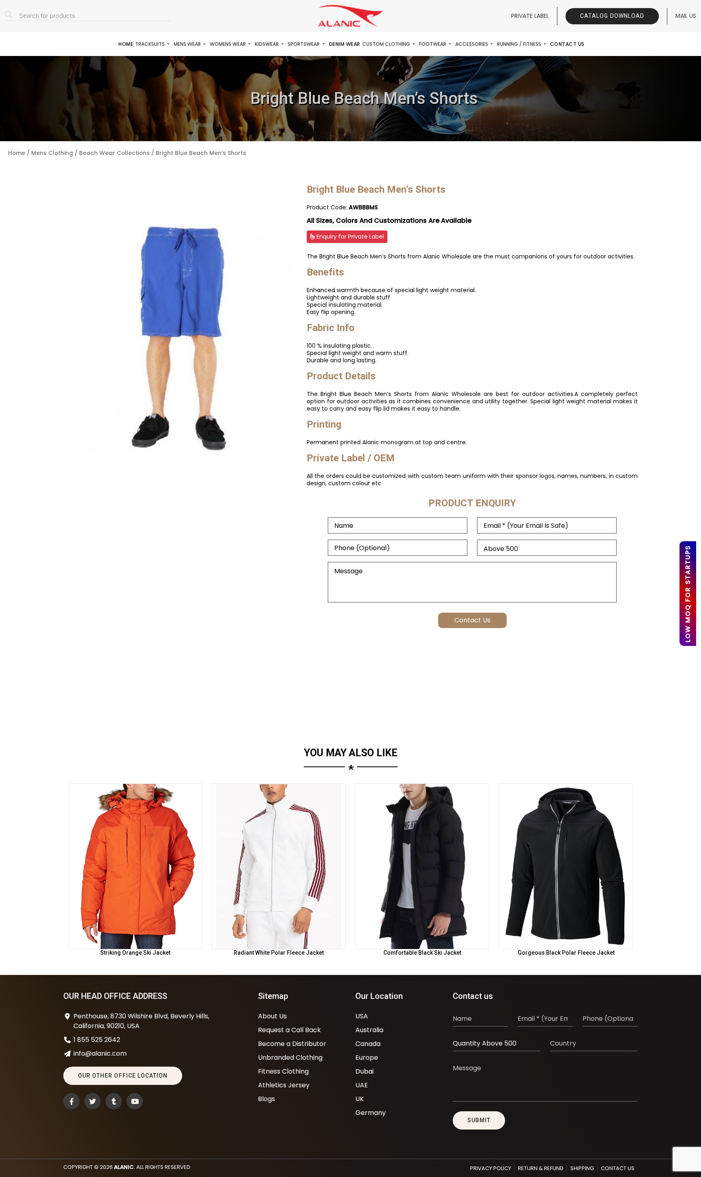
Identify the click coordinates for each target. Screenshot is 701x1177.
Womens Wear (228, 44)
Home (125, 44)
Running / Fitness (519, 44)
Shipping (582, 1168)
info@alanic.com (100, 1053)
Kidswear (267, 44)
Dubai (364, 1071)
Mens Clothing (52, 153)
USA (361, 1016)
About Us (272, 1016)
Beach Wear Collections (114, 153)
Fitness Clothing (283, 1071)
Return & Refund (540, 1168)
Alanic (124, 1167)
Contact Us (567, 44)
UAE (361, 1085)
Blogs (266, 1099)
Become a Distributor (292, 1043)
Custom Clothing (386, 44)
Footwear (433, 44)
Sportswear (304, 44)
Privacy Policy (490, 1168)
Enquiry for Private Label (349, 236)
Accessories (472, 44)
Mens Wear (188, 44)
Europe (366, 1057)
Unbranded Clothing (290, 1057)
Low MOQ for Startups (687, 593)
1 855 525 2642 (96, 1039)
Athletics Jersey (284, 1085)
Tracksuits (150, 44)
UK (359, 1099)
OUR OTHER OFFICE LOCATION (123, 1075)
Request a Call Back (289, 1030)
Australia (369, 1030)
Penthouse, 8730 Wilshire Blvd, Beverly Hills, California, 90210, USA (141, 1021)
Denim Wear (344, 44)
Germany (370, 1112)
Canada (368, 1043)
